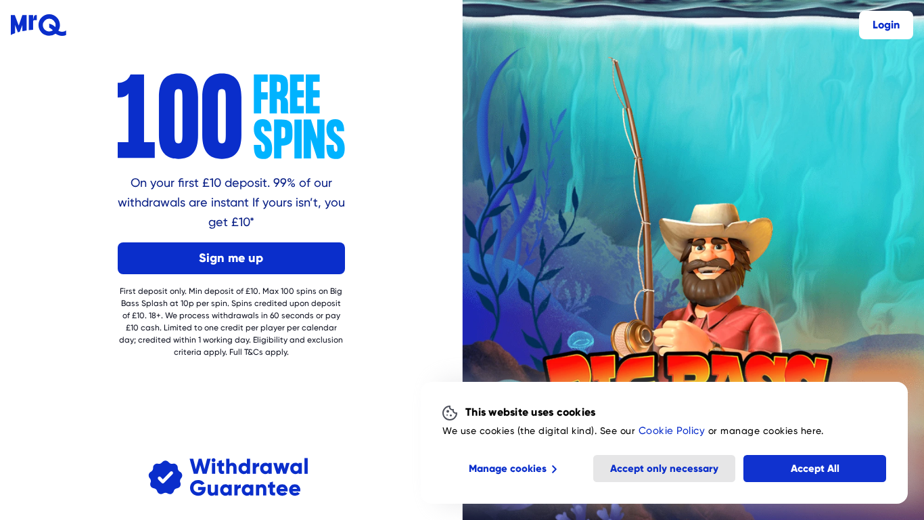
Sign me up (231, 258)
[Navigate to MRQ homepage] (38, 25)
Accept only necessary (664, 468)
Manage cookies (508, 468)
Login (886, 24)
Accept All (815, 468)
